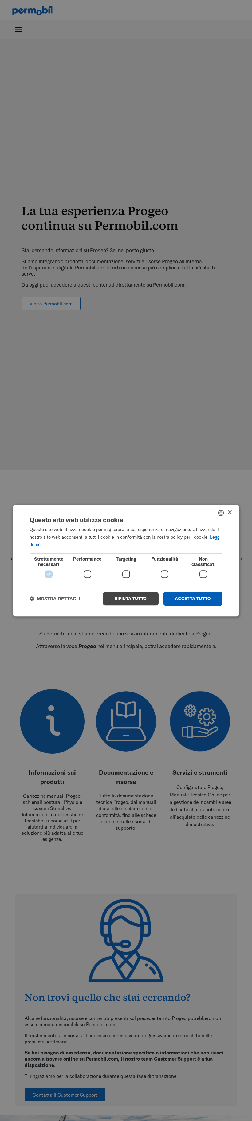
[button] (55, 598)
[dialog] (126, 560)
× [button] (229, 512)
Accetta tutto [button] (193, 598)
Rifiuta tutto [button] (131, 598)
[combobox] (221, 513)
